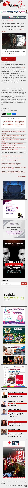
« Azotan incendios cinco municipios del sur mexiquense (8, 122)
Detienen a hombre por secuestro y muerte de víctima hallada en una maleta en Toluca (12, 156)
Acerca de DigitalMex (22, 485)
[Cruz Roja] (14, 459)
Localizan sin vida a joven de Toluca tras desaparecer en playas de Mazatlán (11, 164)
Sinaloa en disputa (14, 405)
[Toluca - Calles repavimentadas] (14, 354)
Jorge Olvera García (14, 409)
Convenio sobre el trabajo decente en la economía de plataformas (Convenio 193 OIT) (16, 435)
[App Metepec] (14, 11)
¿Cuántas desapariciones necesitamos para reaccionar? (15, 424)
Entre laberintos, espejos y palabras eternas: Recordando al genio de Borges (16, 415)
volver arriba (21, 176)
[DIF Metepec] (14, 315)
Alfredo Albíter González (16, 392)
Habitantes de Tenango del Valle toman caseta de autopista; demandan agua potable (13, 148)
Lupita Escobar (13, 420)
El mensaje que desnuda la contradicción (15, 397)
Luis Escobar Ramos (14, 429)
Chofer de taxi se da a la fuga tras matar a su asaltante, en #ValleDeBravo (12, 144)
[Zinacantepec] (14, 335)
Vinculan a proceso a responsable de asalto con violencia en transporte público (13, 136)
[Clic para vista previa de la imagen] (14, 41)
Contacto (25, 486)
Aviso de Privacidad (11, 485)
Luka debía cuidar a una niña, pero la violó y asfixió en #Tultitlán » (20, 123)
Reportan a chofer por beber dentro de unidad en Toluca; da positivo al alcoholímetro (13, 160)
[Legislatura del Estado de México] (14, 189)
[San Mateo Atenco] (14, 376)
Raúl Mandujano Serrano (16, 401)
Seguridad (10, 20)
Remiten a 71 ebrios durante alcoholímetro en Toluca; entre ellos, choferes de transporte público (13, 172)
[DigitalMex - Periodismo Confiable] (14, 4)
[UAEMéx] (14, 296)
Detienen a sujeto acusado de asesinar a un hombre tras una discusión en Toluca (13, 168)
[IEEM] (14, 209)
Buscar (24, 283)
